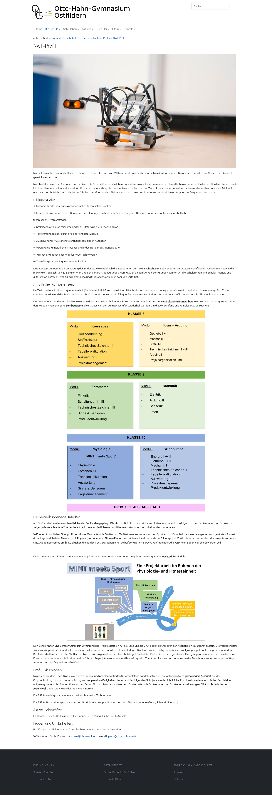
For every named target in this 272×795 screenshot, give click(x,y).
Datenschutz (181, 779)
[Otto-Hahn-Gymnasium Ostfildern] (81, 11)
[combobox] (210, 6)
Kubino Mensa (47, 779)
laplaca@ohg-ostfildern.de (121, 736)
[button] (52, 29)
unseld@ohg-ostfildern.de (86, 736)
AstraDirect (115, 779)
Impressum (180, 772)
